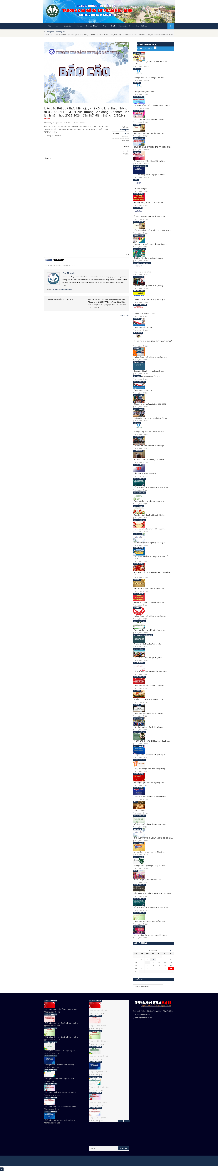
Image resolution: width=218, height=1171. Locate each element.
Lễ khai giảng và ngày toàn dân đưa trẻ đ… (149, 852)
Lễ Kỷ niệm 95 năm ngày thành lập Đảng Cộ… (150, 755)
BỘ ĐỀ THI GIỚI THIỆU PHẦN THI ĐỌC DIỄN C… (152, 487)
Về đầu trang (124, 315)
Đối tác (136, 180)
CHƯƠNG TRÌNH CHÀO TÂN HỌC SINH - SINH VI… (153, 105)
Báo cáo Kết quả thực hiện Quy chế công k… (150, 543)
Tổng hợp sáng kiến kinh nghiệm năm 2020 (149, 175)
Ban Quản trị (57, 123)
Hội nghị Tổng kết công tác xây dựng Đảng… (150, 782)
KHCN (105, 26)
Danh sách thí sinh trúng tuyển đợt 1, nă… (149, 371)
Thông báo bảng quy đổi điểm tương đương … (150, 768)
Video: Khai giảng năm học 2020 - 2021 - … (149, 879)
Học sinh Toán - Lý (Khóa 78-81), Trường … (149, 286)
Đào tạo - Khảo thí (92, 26)
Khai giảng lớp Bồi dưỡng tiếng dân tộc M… (149, 515)
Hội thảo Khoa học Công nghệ (143, 635)
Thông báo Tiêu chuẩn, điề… (99, 1056)
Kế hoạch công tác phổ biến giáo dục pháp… (150, 77)
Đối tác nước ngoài (140, 188)
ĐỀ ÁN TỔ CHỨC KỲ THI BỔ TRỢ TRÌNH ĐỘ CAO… (153, 147)
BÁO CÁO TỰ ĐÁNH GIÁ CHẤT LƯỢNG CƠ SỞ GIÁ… (153, 838)
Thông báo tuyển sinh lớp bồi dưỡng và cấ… (150, 685)
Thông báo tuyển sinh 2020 (144, 390)
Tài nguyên (123, 26)
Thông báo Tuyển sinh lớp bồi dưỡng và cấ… (150, 501)
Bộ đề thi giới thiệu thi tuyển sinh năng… (148, 258)
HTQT (113, 26)
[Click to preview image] (86, 72)
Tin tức (48, 26)
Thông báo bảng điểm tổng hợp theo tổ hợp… (61, 1009)
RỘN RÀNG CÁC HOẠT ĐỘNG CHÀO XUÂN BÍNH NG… (152, 573)
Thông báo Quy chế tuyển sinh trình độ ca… (61, 1120)
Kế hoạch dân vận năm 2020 (144, 91)
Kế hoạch (144, 26)
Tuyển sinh (79, 26)
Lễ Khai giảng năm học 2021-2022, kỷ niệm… (150, 935)
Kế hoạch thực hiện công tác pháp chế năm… (150, 866)
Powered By (99, 1161)
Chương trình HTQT (140, 304)
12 (147, 962)
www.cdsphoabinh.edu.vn (62, 289)
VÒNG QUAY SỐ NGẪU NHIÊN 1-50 (147, 376)
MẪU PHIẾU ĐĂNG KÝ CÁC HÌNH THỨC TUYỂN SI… (153, 893)
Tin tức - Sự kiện (139, 96)
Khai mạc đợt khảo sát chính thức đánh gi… (149, 445)
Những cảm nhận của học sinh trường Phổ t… (150, 418)
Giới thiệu (67, 26)
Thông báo (57, 26)
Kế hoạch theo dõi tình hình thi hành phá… (149, 161)
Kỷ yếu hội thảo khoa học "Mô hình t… (147, 644)
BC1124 (123, 133)
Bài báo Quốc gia (139, 649)
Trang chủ (50, 32)
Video (135, 801)
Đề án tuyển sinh (139, 138)
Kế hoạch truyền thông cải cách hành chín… (150, 133)
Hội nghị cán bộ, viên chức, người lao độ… (149, 202)
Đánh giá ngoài (138, 437)
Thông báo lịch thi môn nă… (99, 1087)
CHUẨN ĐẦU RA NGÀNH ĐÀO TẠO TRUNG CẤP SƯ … (153, 342)
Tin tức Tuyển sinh (139, 249)
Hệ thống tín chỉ (139, 291)
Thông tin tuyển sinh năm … (99, 1072)
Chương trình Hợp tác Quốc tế (144, 313)
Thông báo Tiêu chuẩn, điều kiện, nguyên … (61, 1051)
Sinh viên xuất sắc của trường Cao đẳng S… (150, 459)
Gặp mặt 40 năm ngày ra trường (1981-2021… (150, 404)
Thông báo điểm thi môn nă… (99, 1025)
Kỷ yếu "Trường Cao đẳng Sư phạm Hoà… (149, 699)
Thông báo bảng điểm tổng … (99, 1010)
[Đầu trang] (2, 1169)
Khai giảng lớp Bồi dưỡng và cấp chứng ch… (150, 602)
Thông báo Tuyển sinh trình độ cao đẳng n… (61, 1092)
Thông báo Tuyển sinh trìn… (99, 1102)
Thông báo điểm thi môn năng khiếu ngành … (150, 921)
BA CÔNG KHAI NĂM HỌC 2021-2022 (60, 299)
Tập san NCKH (138, 207)
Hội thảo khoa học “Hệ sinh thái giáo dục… (149, 727)
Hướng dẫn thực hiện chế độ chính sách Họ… (150, 357)
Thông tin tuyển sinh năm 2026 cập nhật (59, 1064)
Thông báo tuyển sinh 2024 (144, 327)
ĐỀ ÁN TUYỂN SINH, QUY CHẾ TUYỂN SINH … (151, 671)
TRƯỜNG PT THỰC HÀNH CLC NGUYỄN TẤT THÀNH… (150, 63)
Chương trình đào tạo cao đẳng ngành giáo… (150, 299)
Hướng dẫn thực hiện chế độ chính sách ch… (150, 616)
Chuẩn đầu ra (138, 332)
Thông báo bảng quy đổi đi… (99, 1118)
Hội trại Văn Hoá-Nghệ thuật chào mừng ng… (150, 119)
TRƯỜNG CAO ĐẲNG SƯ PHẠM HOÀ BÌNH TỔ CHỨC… (151, 557)
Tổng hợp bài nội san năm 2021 (145, 473)
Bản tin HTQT (138, 450)
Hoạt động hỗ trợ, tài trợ (142, 272)
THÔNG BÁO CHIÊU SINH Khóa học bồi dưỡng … (152, 741)
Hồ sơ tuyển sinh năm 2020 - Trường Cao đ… (150, 244)
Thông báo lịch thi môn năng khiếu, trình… (60, 1078)
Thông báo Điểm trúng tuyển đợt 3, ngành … (150, 529)
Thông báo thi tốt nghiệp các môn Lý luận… (149, 713)
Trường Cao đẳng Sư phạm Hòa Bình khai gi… (150, 796)
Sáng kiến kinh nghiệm (140, 166)
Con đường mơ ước (141, 810)
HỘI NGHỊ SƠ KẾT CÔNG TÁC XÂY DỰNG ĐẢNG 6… (153, 230)
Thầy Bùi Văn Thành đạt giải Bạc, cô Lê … (149, 658)
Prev (121, 1121)
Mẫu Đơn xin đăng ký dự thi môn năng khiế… (150, 824)
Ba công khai (134, 26)
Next (128, 1121)
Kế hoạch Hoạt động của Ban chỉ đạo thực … (150, 432)
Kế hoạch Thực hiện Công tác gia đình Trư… (150, 588)
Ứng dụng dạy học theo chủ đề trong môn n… (150, 216)
